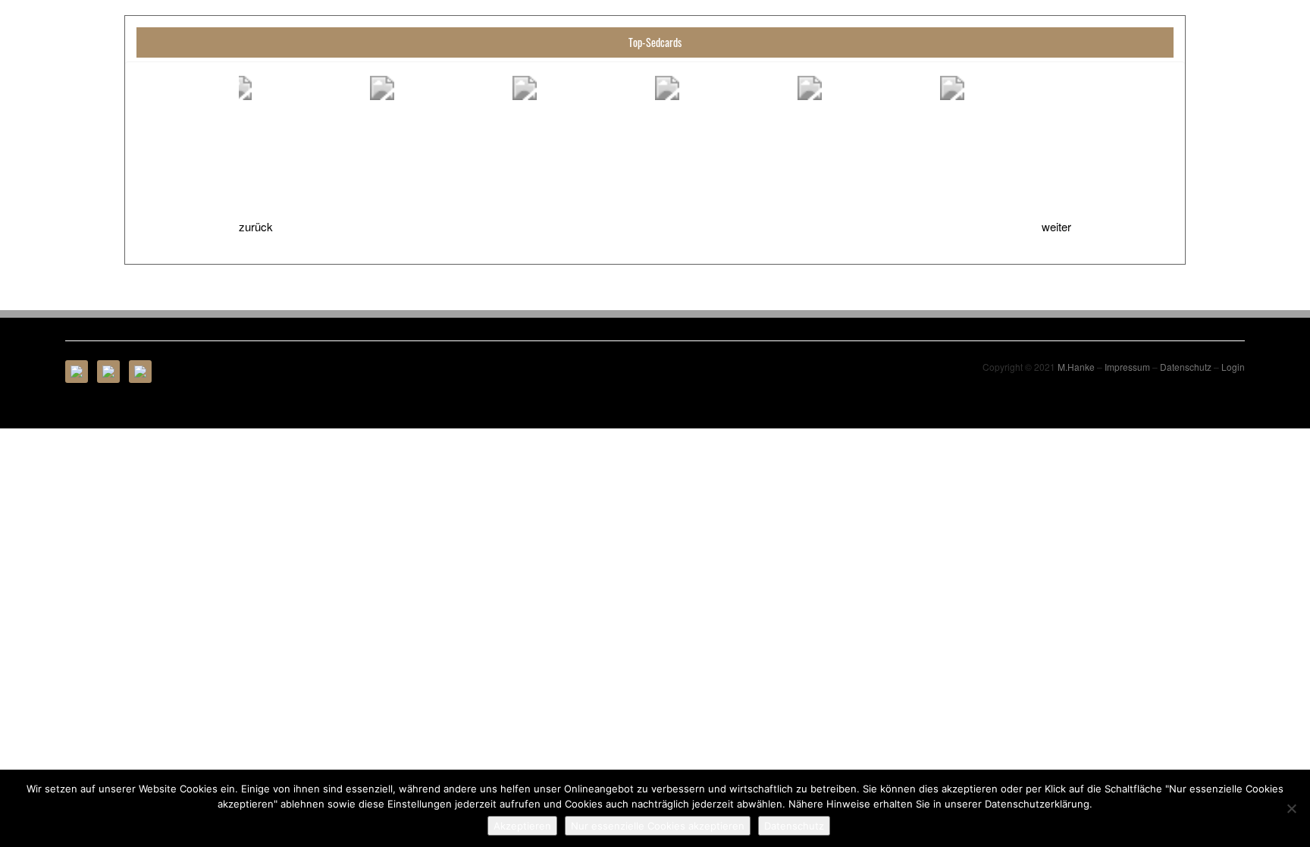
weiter (1056, 226)
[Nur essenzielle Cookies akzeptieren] (1291, 808)
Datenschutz (1185, 366)
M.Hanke (1076, 366)
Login (1233, 366)
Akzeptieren (522, 826)
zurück (256, 226)
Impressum (1127, 366)
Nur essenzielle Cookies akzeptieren (657, 826)
